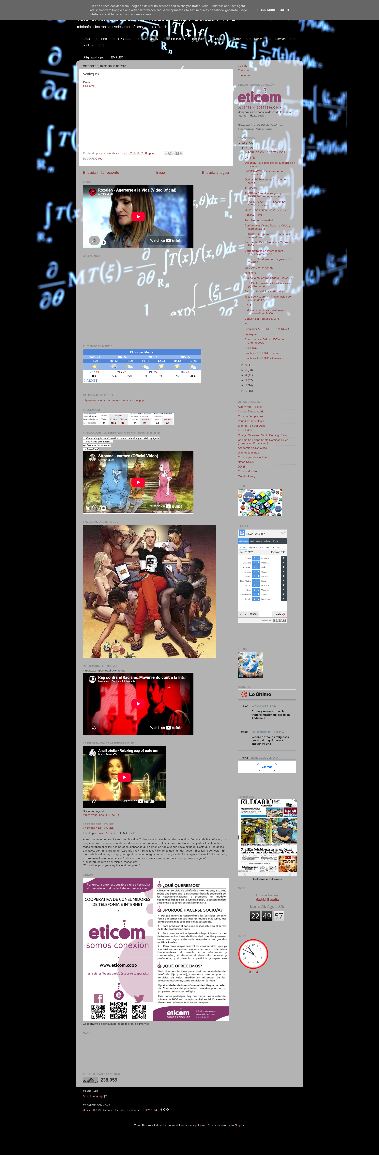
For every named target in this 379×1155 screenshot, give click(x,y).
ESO (87, 38)
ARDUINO (251, 347)
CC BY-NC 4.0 (150, 1109)
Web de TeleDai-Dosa (251, 425)
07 (244, 143)
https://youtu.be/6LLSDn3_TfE (102, 814)
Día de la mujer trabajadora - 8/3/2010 (269, 277)
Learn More (266, 10)
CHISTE (250, 157)
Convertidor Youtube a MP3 (262, 318)
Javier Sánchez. (108, 833)
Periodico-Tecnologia (251, 421)
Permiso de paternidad (259, 220)
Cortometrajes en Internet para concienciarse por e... (264, 252)
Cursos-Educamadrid (251, 411)
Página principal (94, 57)
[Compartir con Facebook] (177, 153)
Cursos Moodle (247, 471)
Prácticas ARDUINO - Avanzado (264, 358)
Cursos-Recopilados (250, 416)
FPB (104, 38)
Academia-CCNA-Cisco (252, 447)
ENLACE (89, 86)
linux (218, 38)
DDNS (242, 466)
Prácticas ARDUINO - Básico (262, 353)
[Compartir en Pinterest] (181, 153)
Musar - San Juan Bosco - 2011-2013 (268, 209)
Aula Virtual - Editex (250, 406)
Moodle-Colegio (248, 476)
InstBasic (198, 38)
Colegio (242, 65)
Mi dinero (250, 272)
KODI (248, 323)
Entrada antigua (215, 172)
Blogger (239, 1125)
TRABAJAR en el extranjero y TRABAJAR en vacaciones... (264, 195)
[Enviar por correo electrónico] (166, 153)
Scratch (280, 38)
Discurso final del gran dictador (264, 291)
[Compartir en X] (173, 153)
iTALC (248, 305)
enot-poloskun (197, 1125)
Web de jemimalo (249, 452)
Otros (237, 38)
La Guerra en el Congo (259, 267)
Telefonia (88, 45)
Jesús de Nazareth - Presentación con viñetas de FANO (268, 298)
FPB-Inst (175, 38)
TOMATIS (251, 188)
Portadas (261, 879)
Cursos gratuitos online (252, 457)
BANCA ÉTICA (254, 215)
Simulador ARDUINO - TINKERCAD (267, 329)
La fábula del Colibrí (98, 828)
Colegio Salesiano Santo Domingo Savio (263, 435)
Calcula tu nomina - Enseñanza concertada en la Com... (264, 312)
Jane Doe (113, 1109)
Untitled (87, 1109)
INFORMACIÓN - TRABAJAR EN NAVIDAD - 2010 (265, 203)
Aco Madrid (245, 430)
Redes (258, 38)
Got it (285, 10)
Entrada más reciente (101, 172)
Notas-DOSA (246, 461)
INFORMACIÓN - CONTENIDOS (265, 152)
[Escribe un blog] (170, 153)
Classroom (244, 70)
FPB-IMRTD (150, 38)
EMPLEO (117, 57)
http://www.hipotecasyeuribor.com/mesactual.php (113, 400)
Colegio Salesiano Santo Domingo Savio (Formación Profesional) (263, 442)
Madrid (253, 972)
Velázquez (251, 334)
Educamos (244, 75)
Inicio (160, 172)
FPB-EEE (124, 38)
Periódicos (277, 879)
